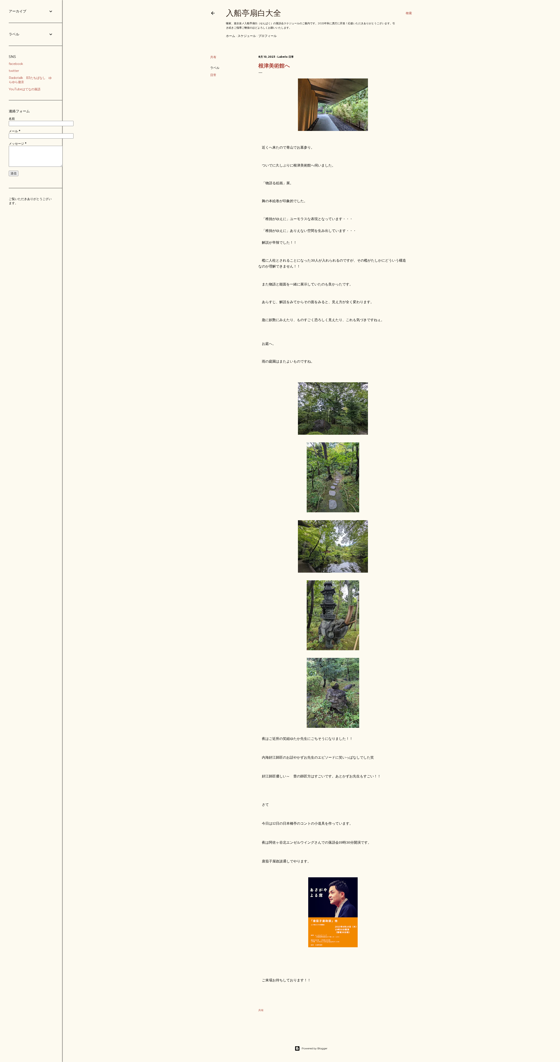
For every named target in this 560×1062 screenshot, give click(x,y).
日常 (213, 75)
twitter (14, 71)
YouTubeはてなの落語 (24, 89)
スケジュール (247, 36)
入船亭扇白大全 (253, 13)
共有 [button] (213, 57)
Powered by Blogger (314, 1048)
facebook (16, 64)
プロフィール (267, 36)
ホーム (230, 36)
